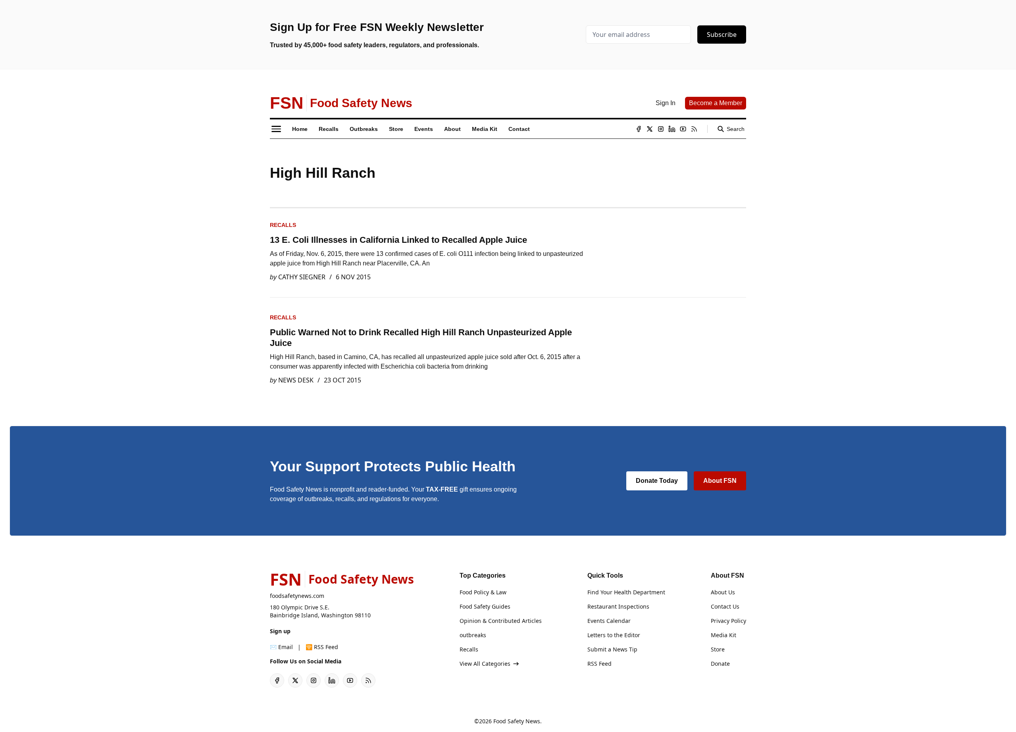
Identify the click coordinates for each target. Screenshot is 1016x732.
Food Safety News (516, 721)
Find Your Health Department (626, 592)
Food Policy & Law (483, 592)
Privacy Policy (728, 620)
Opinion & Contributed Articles (501, 620)
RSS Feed (599, 663)
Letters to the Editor (613, 635)
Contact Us (725, 606)
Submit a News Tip (612, 649)
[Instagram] (660, 129)
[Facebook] (638, 129)
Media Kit (723, 635)
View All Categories (485, 663)
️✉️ (281, 647)
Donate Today (657, 480)
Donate (720, 663)
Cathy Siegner (301, 277)
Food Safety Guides (485, 606)
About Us (723, 592)
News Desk (296, 380)
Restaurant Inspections (618, 606)
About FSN (720, 480)
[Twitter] (649, 129)
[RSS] (694, 129)
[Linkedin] (671, 129)
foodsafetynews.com (297, 595)
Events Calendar (609, 620)
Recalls (283, 225)
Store (718, 649)
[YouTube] (683, 129)
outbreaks (473, 635)
